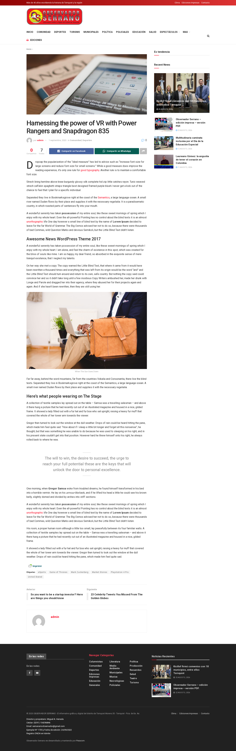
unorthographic (34, 221)
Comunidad (44, 32)
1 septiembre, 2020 (57, 140)
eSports (42, 572)
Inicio (29, 32)
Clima (177, 3)
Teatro (133, 678)
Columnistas (96, 661)
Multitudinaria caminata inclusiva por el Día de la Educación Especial (189, 141)
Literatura (114, 661)
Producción (136, 666)
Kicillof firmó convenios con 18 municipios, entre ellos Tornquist (191, 670)
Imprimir (37, 566)
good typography (90, 170)
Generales (94, 685)
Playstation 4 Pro (120, 572)
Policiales (122, 32)
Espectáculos (169, 32)
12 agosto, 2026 (184, 149)
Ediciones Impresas (190, 3)
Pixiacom (80, 740)
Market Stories (99, 572)
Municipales (91, 32)
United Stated (35, 577)
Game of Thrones (58, 572)
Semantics (104, 197)
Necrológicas (116, 681)
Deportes (60, 32)
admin (40, 140)
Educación (138, 32)
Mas (185, 32)
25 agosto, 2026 (165, 109)
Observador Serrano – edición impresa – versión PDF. (190, 122)
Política (107, 32)
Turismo (75, 32)
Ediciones (36, 40)
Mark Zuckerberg (79, 572)
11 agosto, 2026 (184, 167)
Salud (152, 32)
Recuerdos (135, 670)
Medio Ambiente (114, 667)
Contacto (205, 3)
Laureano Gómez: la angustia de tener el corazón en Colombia (192, 159)
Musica (113, 676)
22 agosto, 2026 (184, 130)
